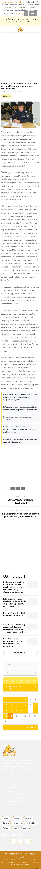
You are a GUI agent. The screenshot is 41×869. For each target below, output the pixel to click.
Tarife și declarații (14, 791)
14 (25, 705)
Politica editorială (14, 797)
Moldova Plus (18, 823)
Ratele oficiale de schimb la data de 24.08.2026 (17, 418)
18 (11, 710)
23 (35, 711)
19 (16, 711)
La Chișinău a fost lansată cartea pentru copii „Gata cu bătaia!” (20, 515)
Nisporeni (6, 818)
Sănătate (6, 823)
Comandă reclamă (14, 801)
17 (6, 711)
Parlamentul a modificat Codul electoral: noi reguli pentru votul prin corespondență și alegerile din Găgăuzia (20, 397)
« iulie (7, 727)
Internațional (25, 828)
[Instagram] (20, 841)
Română (7, 19)
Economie (28, 818)
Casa (15, 828)
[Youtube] (28, 841)
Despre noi (16, 19)
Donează (33, 19)
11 (11, 705)
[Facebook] (13, 841)
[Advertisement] (20, 57)
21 (25, 711)
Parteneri (11, 788)
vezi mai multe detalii (16, 771)
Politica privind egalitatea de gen (20, 794)
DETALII (33, 13)
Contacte (25, 19)
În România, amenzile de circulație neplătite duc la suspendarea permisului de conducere (20, 408)
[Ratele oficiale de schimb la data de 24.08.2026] (32, 615)
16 (35, 705)
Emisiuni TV (31, 823)
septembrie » (30, 727)
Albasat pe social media (21, 21)
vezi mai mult (19, 13)
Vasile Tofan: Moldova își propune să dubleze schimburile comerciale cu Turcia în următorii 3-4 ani (19, 429)
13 (20, 705)
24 (6, 716)
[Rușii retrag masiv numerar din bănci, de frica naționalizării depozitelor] (32, 641)
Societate (6, 96)
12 (16, 705)
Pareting (6, 828)
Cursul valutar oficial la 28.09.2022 (20, 501)
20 (20, 711)
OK (26, 13)
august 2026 (20, 680)
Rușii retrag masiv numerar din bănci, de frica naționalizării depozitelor (20, 440)
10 (6, 705)
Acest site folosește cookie (12, 2)
